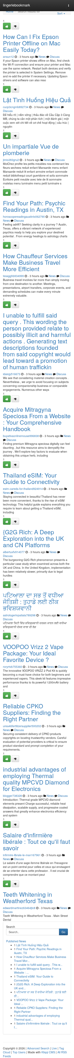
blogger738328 (12, 796)
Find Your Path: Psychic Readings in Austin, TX (34, 206)
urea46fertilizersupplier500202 (22, 726)
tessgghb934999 (13, 276)
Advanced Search (38, 1048)
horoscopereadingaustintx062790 (24, 216)
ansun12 (8, 57)
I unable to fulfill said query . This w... (39, 965)
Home (9, 11)
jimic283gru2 (11, 160)
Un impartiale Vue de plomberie (31, 149)
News (42, 57)
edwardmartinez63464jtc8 (19, 908)
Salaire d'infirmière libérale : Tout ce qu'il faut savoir (36, 841)
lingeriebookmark (16, 4)
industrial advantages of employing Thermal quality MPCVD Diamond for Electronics (36, 779)
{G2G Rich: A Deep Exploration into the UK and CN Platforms (33, 538)
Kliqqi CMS (48, 1052)
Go (63, 932)
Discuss (55, 57)
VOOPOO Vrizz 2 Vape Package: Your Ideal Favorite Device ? (33, 653)
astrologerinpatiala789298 (19, 615)
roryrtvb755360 (12, 667)
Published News (16, 941)
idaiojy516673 (11, 374)
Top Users (19, 1052)
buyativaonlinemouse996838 (21, 436)
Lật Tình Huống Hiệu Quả (37, 100)
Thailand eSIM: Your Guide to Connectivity (31, 478)
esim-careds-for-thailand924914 (23, 489)
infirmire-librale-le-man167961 (22, 855)
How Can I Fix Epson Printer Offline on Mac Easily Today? (31, 43)
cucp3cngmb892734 (15, 107)
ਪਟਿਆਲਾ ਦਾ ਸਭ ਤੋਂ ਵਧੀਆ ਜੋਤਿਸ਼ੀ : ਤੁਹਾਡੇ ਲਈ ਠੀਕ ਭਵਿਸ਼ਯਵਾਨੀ (33, 601)
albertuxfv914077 (14, 552)
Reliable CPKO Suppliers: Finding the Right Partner (32, 712)
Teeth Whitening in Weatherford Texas (28, 897)
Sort (60, 13)
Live (54, 1048)
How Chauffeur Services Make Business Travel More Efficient (35, 262)
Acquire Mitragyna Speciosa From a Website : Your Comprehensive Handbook (37, 419)
